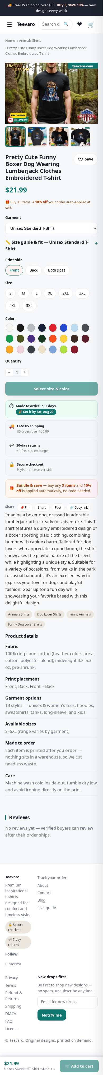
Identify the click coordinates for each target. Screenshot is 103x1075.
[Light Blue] (74, 328)
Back (34, 270)
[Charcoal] (85, 328)
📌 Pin (24, 507)
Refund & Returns (13, 995)
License (11, 1028)
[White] (9, 328)
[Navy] (42, 328)
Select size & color (51, 388)
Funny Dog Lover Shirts (25, 624)
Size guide (47, 907)
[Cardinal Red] (74, 349)
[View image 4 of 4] (80, 137)
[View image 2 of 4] (37, 137)
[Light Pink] (20, 349)
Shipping (13, 1006)
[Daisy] (63, 338)
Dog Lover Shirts (49, 614)
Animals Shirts (30, 40)
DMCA (10, 1013)
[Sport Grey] (31, 328)
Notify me (52, 1015)
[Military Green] (20, 338)
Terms (10, 985)
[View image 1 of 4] (15, 137)
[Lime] (63, 349)
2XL (66, 293)
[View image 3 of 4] (59, 137)
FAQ (8, 1021)
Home (10, 40)
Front (14, 270)
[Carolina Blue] (53, 349)
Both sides (56, 270)
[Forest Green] (42, 338)
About (43, 885)
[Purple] (31, 338)
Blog (41, 900)
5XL (29, 305)
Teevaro (26, 24)
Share (42, 507)
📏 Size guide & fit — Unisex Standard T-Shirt (46, 245)
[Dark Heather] (31, 349)
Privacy (11, 977)
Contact (44, 892)
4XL (13, 305)
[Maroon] (85, 338)
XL (50, 293)
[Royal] (63, 328)
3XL (82, 293)
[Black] (20, 328)
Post (58, 507)
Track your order (52, 877)
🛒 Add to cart (79, 1066)
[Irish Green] (9, 338)
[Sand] (42, 349)
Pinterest (13, 963)
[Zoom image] (51, 93)
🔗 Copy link (79, 507)
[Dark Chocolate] (74, 338)
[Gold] (9, 349)
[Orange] (53, 338)
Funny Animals (80, 614)
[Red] (53, 328)
